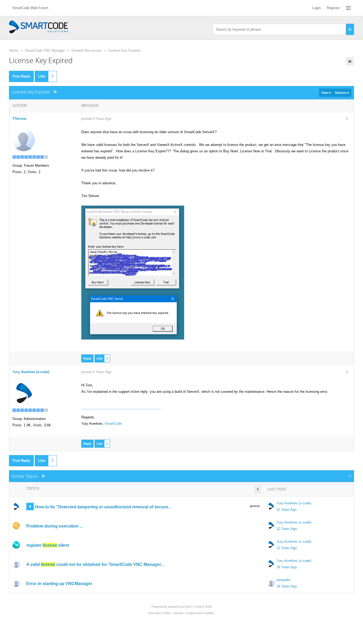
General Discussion (86, 50)
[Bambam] (16, 545)
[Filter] (258, 489)
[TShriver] (23, 140)
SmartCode (113, 424)
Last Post (277, 489)
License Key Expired (124, 50)
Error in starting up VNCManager (59, 583)
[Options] (347, 119)
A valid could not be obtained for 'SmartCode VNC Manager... (95, 564)
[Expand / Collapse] (350, 476)
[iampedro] (16, 583)
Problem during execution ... (54, 526)
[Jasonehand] (16, 564)
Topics (32, 489)
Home (13, 50)
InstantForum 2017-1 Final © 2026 (190, 606)
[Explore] (348, 8)
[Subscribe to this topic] (350, 61)
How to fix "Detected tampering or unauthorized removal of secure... (103, 507)
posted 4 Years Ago (96, 119)
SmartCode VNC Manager (45, 50)
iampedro (283, 580)
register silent (47, 545)
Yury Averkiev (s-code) (293, 503)
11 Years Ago (286, 510)
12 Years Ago (286, 529)
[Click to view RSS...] (55, 92)
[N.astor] (16, 525)
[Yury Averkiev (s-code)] (23, 393)
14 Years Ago (286, 567)
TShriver (19, 119)
